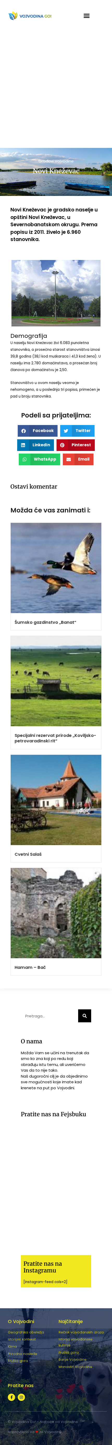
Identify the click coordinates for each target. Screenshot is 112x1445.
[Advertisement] (56, 89)
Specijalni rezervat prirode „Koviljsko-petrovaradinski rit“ (55, 738)
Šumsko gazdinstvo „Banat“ (45, 622)
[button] (87, 15)
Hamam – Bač (30, 967)
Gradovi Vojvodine (56, 161)
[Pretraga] (84, 1015)
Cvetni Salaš (28, 854)
